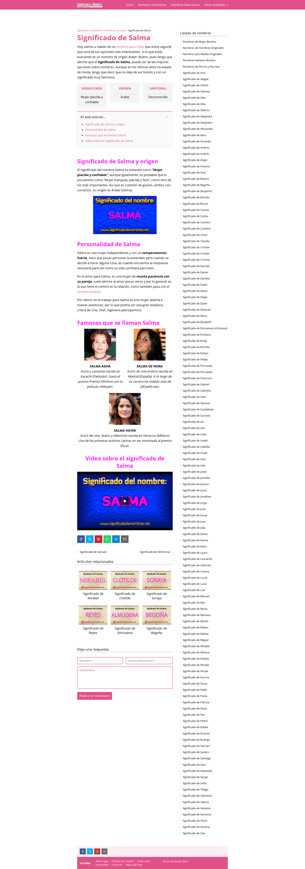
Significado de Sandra (196, 752)
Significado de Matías (195, 634)
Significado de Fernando (197, 372)
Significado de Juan (194, 521)
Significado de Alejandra (197, 116)
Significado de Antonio (196, 166)
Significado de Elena (195, 316)
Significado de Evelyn (195, 353)
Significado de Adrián (195, 85)
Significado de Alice (194, 135)
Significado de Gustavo (196, 415)
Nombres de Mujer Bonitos (199, 41)
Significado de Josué (195, 515)
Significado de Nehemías (155, 552)
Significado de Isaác (195, 434)
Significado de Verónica (197, 814)
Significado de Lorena (196, 571)
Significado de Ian (193, 422)
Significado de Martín (195, 621)
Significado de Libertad (197, 565)
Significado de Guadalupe (198, 409)
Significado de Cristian (196, 247)
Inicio (129, 5)
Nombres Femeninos (152, 5)
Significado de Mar (194, 602)
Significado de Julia (194, 527)
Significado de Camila (196, 210)
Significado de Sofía (194, 783)
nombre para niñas (130, 47)
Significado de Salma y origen (105, 124)
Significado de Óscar (195, 683)
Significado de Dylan (195, 303)
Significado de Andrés (196, 154)
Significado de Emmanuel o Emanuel (205, 328)
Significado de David (195, 284)
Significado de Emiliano (197, 334)
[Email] (125, 539)
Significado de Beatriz (196, 179)
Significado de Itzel (194, 459)
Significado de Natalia (196, 658)
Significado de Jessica (196, 484)
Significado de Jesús (195, 490)
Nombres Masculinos (185, 5)
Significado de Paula (195, 708)
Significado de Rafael (195, 727)
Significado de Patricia (196, 702)
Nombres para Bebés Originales (202, 54)
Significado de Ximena (196, 827)
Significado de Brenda (196, 197)
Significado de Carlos (195, 216)
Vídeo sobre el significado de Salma (109, 141)
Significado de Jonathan (197, 496)
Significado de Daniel (195, 272)
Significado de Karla (195, 546)
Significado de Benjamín (197, 191)
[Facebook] (81, 539)
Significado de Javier (195, 471)
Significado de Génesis (196, 403)
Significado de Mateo (195, 627)
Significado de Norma (196, 677)
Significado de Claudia (196, 241)
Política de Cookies (123, 861)
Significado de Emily (195, 341)
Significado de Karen (195, 534)
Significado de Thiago (195, 789)
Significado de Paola (195, 696)
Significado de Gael (194, 397)
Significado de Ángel (195, 160)
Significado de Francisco (197, 378)
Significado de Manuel (196, 596)
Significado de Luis (194, 590)
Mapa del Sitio (134, 864)
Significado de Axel (194, 172)
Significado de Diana (195, 291)
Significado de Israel (195, 453)
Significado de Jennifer (196, 478)
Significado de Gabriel (196, 384)
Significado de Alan (194, 97)
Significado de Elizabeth (197, 322)
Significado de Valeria (196, 802)
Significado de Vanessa (196, 808)
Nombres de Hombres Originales (203, 48)
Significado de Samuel (196, 746)
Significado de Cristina (196, 259)
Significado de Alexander (198, 129)
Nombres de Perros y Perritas (201, 66)
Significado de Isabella (196, 446)
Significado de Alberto (196, 110)
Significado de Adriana (196, 91)
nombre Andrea (88, 291)
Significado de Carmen (196, 222)
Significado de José (194, 509)
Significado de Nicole (195, 671)
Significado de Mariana (196, 615)
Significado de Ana (194, 73)
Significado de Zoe (194, 833)
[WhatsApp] (107, 539)
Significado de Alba (194, 104)
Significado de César (195, 235)
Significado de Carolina (196, 228)
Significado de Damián (196, 266)
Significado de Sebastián (197, 771)
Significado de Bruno (195, 203)
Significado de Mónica (196, 652)
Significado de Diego (195, 297)
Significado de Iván (194, 465)
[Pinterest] (98, 539)
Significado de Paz (194, 714)
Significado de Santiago (197, 758)
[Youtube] (97, 851)
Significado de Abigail (195, 79)
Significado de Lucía (195, 584)
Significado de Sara (194, 764)
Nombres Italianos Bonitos (199, 60)
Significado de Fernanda (197, 366)
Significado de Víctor (195, 820)
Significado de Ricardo (196, 733)
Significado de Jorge (195, 503)
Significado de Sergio (195, 777)
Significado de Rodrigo (196, 739)
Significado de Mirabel (196, 646)
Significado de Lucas (195, 577)
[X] (90, 539)
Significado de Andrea (196, 147)
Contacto (117, 864)
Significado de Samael (93, 552)
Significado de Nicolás (196, 665)
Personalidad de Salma (100, 130)
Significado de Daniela (196, 278)
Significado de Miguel (196, 640)
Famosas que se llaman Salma (105, 135)
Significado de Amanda (197, 141)
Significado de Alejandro (197, 122)
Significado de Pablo (195, 690)
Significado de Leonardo (197, 559)
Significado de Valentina (197, 795)
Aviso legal (102, 861)
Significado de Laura (195, 552)
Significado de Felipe (195, 359)
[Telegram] (116, 539)
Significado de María (195, 609)
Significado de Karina (195, 540)
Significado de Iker (194, 428)
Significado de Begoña (196, 185)
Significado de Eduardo (197, 309)
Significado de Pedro (195, 721)
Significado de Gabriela (197, 390)
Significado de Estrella (196, 347)
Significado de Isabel (195, 440)
